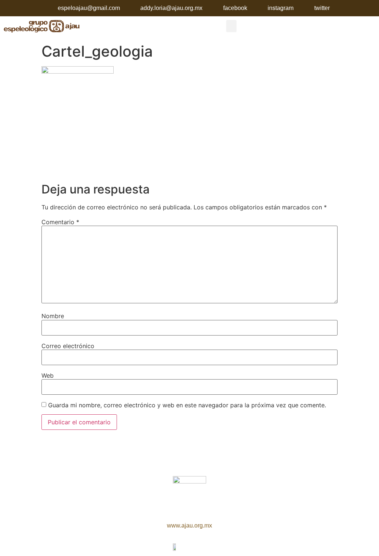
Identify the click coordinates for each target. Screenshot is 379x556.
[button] (231, 26)
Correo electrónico (67, 346)
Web (47, 375)
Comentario (60, 222)
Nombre (52, 316)
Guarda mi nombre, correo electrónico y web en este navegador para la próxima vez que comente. (187, 405)
